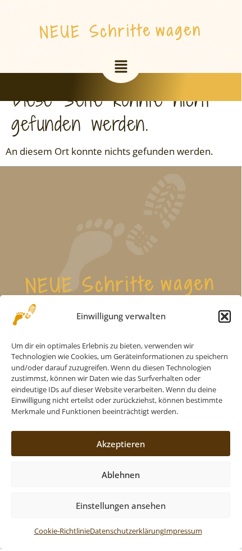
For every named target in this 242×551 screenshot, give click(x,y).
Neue (60, 31)
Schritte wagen (145, 30)
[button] (224, 316)
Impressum (183, 531)
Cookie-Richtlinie (62, 531)
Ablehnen (121, 474)
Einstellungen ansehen (121, 505)
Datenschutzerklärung (127, 531)
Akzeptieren (121, 443)
